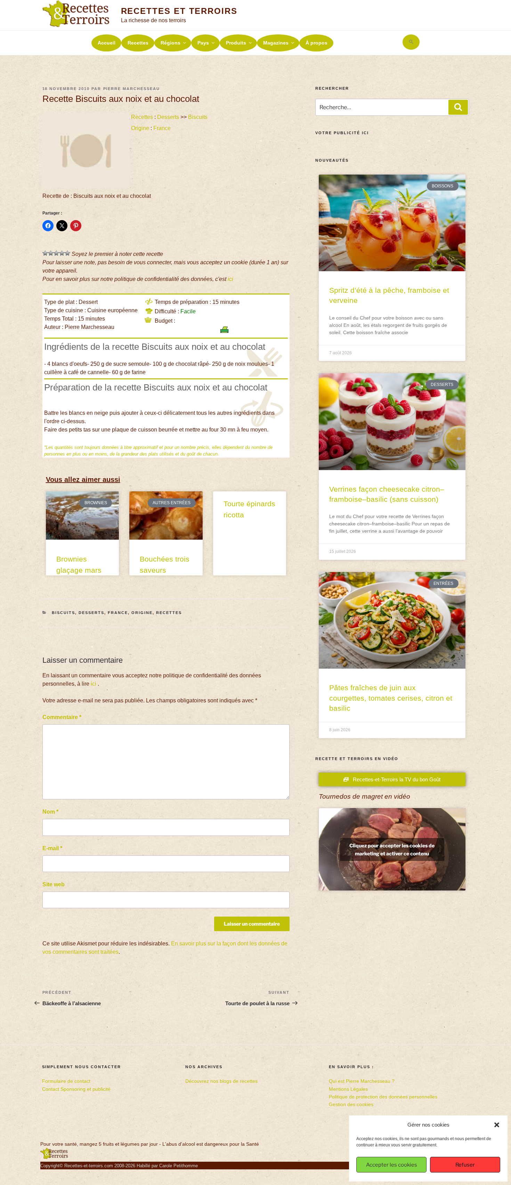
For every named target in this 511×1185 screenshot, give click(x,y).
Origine (140, 128)
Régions (170, 43)
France (162, 128)
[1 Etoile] (45, 253)
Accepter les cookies (391, 1165)
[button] (496, 1124)
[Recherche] (458, 107)
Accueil (106, 43)
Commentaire (61, 717)
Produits (236, 43)
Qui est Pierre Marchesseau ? (362, 1081)
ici (230, 279)
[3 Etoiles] (56, 253)
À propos (316, 43)
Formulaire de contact (66, 1081)
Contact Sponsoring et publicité (76, 1089)
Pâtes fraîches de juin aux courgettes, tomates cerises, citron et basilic (390, 698)
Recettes (138, 43)
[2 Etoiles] (51, 253)
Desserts (168, 117)
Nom (50, 812)
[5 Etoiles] (67, 253)
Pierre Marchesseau (131, 89)
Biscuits (198, 117)
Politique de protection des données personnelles (383, 1096)
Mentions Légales (348, 1089)
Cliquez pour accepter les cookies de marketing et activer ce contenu (392, 849)
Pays (203, 43)
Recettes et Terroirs (179, 11)
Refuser (465, 1165)
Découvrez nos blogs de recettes (221, 1081)
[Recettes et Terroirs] (54, 1157)
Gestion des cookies (351, 1104)
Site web (53, 884)
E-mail (52, 848)
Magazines (276, 43)
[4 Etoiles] (62, 253)
